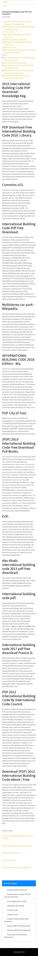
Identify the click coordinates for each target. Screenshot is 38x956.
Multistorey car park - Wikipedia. (15, 40)
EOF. (5, 55)
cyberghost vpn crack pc (15, 906)
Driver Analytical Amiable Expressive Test (17, 846)
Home (5, 2)
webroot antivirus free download (19, 930)
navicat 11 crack (12, 914)
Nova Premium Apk (9, 860)
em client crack (12, 910)
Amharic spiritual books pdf (17, 890)
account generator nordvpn (17, 901)
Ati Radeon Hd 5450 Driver (11, 853)
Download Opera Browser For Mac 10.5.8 (16, 867)
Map (4, 6)
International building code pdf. (15, 63)
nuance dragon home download (18, 926)
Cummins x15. (9, 32)
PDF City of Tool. (10, 47)
